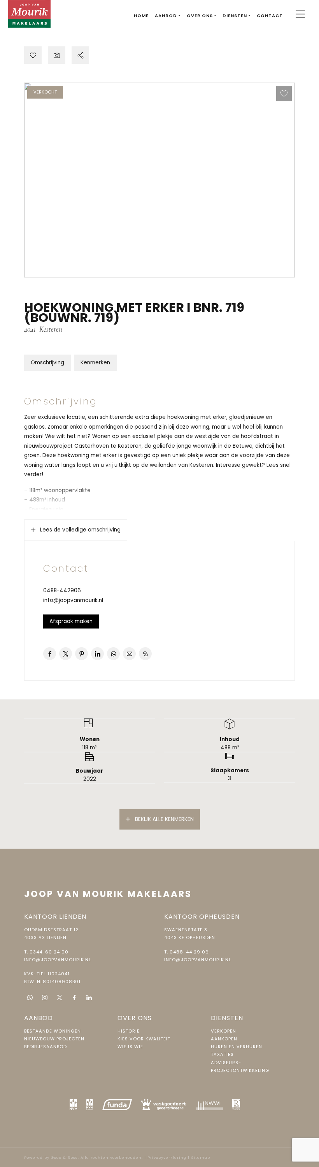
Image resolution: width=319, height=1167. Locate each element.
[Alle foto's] (56, 55)
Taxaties (222, 1054)
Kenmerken (95, 362)
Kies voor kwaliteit (143, 1039)
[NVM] (73, 1104)
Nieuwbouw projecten (54, 1039)
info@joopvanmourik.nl (73, 600)
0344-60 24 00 (49, 952)
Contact (270, 15)
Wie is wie (130, 1046)
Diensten (235, 15)
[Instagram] (45, 997)
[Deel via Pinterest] (81, 653)
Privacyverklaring (166, 1157)
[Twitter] (59, 997)
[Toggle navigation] (300, 14)
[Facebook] (74, 997)
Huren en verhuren (236, 1046)
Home (141, 15)
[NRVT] (236, 1104)
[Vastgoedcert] (163, 1104)
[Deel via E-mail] (129, 653)
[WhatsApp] (30, 997)
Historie (128, 1031)
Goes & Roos (64, 1157)
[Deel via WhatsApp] (113, 653)
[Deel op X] (65, 653)
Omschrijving (47, 362)
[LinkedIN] (89, 997)
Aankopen (224, 1039)
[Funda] (117, 1104)
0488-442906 (62, 590)
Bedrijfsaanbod (45, 1046)
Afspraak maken (71, 621)
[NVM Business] (89, 1104)
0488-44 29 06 (189, 952)
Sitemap (200, 1157)
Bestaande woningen (52, 1031)
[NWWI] (209, 1104)
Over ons (200, 15)
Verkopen (223, 1031)
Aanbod (166, 15)
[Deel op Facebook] (49, 653)
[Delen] (80, 55)
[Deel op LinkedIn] (97, 653)
